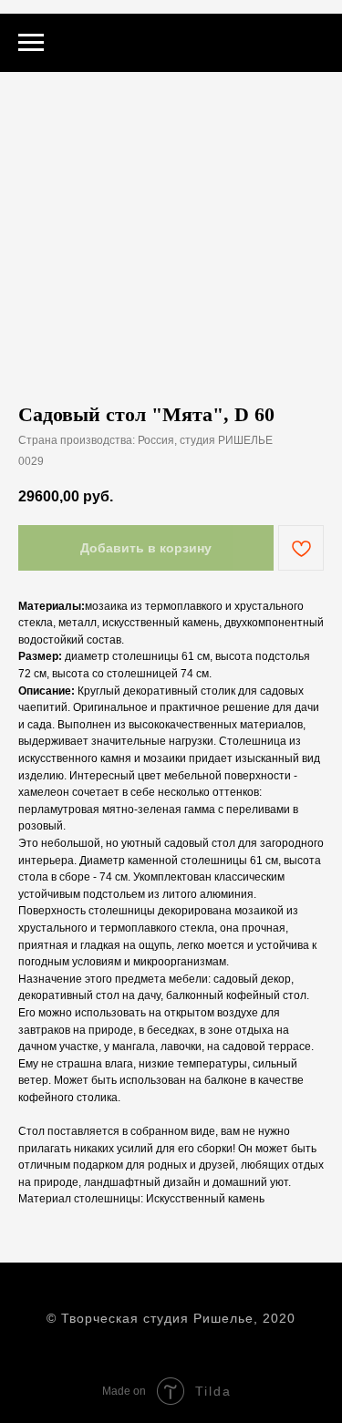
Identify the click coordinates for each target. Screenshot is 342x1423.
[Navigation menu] (31, 43)
